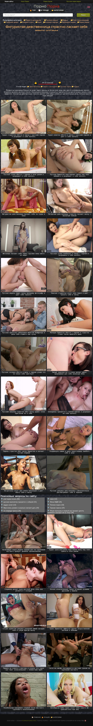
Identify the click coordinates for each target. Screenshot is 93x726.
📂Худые (64, 20)
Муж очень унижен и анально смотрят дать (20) (21, 508)
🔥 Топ (33, 10)
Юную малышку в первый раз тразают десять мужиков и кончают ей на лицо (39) (66, 511)
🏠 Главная (36, 717)
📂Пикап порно (83, 22)
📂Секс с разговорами (80, 20)
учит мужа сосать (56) (12, 499)
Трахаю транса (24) (57, 508)
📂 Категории (58, 10)
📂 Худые (75, 86)
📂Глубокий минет (11, 22)
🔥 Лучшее (46, 717)
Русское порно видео (74, 1)
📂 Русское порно (64, 86)
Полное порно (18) (57, 505)
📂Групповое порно (68, 22)
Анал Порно (25, 1)
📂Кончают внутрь (50, 22)
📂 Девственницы (33, 86)
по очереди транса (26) (12, 511)
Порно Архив (47, 1)
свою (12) (53, 499)
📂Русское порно (51, 20)
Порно (46, 6)
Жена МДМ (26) (56, 502)
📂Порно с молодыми (32, 20)
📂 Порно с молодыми (49, 86)
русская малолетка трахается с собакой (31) (20, 502)
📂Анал (38, 22)
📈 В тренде (43, 10)
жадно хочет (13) (10, 505)
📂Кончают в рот (27, 22)
